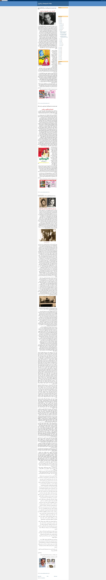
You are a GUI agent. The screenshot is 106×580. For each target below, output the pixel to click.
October (61, 26)
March (61, 42)
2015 (60, 52)
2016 (60, 51)
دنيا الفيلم (60, 62)
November (61, 25)
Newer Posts (39, 576)
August (61, 29)
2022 (60, 20)
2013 (60, 55)
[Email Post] (48, 103)
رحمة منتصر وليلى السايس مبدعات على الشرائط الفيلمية (47, 195)
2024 (60, 17)
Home (47, 576)
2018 (60, 48)
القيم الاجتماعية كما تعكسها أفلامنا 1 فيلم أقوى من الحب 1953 (47, 106)
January (61, 45)
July (60, 30)
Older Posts (55, 576)
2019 (60, 47)
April (60, 41)
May (60, 40)
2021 (60, 21)
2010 (60, 59)
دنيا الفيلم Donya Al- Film (45, 3)
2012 (60, 56)
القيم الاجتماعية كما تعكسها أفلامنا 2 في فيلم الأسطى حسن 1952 (47, 8)
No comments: (46, 103)
